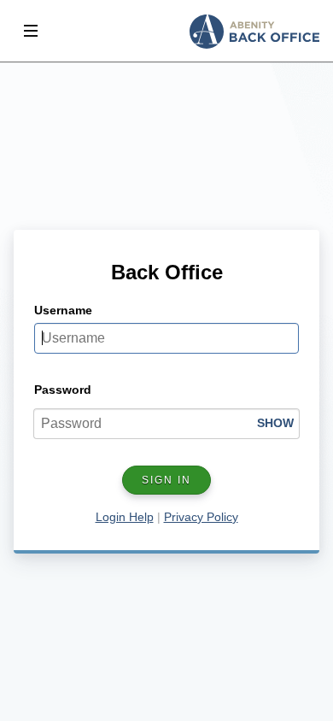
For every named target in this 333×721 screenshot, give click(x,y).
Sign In (166, 480)
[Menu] (30, 30)
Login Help (125, 517)
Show (275, 423)
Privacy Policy (201, 517)
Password (62, 389)
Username (63, 310)
